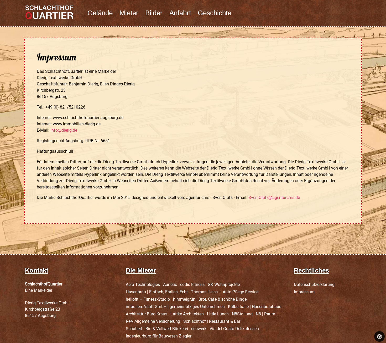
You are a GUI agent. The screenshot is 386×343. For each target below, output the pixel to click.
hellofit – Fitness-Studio (148, 299)
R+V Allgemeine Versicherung (153, 321)
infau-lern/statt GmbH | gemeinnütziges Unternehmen (175, 306)
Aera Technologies (143, 284)
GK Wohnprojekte (224, 284)
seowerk (198, 328)
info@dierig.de (63, 130)
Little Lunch (218, 313)
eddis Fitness (192, 284)
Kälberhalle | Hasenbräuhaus (254, 306)
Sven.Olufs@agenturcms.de (274, 197)
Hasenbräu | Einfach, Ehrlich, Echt (157, 291)
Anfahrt (180, 13)
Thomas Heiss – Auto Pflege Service (224, 291)
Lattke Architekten (187, 313)
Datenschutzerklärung (314, 284)
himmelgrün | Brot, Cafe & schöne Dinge (210, 299)
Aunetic (170, 284)
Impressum (304, 291)
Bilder (154, 13)
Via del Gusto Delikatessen (234, 328)
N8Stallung (242, 313)
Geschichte (214, 13)
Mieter (128, 13)
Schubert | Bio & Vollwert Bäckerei (157, 328)
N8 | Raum (265, 313)
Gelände (100, 13)
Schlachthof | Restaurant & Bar (211, 321)
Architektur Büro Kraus (146, 313)
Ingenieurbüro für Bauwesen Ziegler (158, 336)
